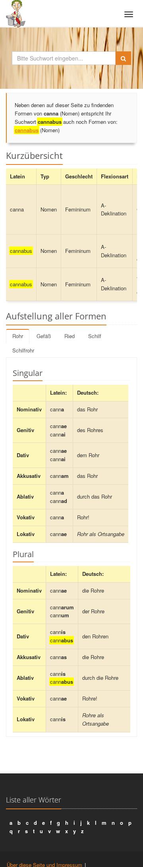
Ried (69, 336)
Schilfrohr (23, 350)
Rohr (17, 336)
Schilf (94, 336)
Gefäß (44, 336)
